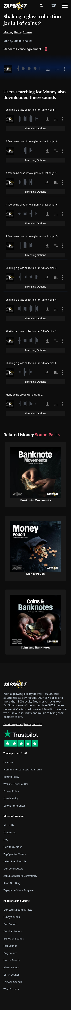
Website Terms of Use (15, 784)
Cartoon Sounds (12, 982)
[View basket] (54, 5)
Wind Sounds (11, 989)
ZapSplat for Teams (14, 854)
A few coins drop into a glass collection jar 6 (32, 204)
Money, (8, 32)
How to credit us (12, 847)
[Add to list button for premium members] (57, 69)
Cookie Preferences (14, 805)
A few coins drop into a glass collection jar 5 (32, 236)
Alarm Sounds (11, 967)
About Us (8, 825)
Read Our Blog (11, 883)
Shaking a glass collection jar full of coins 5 (31, 331)
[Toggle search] (41, 5)
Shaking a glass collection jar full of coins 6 (31, 363)
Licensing (8, 762)
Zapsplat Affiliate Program (18, 890)
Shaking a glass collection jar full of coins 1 (31, 109)
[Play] (8, 69)
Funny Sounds (11, 917)
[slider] (28, 68)
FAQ (5, 839)
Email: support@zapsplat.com (22, 724)
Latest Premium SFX (14, 861)
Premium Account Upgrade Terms (23, 769)
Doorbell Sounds (13, 931)
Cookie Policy (10, 798)
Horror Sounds (11, 960)
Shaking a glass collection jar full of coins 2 (32, 20)
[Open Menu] (65, 5)
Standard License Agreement (22, 49)
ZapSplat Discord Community (20, 875)
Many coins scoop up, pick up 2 (24, 394)
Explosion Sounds (13, 938)
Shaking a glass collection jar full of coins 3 (31, 267)
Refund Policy (11, 776)
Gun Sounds (10, 924)
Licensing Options (35, 128)
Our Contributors (13, 868)
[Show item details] (64, 69)
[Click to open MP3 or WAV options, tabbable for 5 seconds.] (48, 69)
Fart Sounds (10, 945)
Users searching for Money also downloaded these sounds (34, 95)
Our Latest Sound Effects (17, 909)
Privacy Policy (11, 791)
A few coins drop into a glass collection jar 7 (32, 173)
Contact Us (9, 832)
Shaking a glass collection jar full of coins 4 (31, 299)
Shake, (18, 32)
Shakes (27, 32)
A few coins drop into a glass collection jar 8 (32, 141)
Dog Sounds (10, 953)
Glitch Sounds (11, 974)
